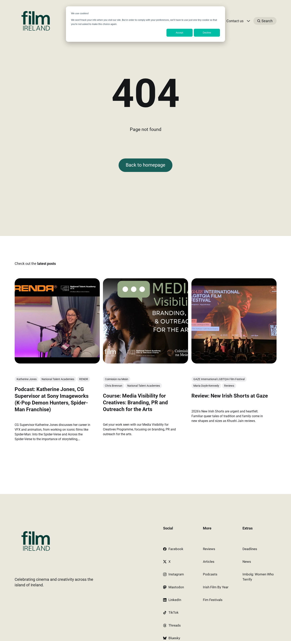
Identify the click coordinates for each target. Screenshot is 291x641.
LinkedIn (174, 600)
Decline (207, 32)
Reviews (229, 385)
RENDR (83, 379)
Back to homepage (145, 165)
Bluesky (174, 638)
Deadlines (249, 549)
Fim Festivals (213, 600)
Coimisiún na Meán (116, 379)
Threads (174, 625)
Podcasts (210, 574)
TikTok (173, 612)
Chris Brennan (113, 385)
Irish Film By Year (215, 587)
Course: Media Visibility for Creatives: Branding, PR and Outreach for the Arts (135, 402)
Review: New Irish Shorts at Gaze (229, 396)
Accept (179, 32)
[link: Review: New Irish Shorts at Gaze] (233, 362)
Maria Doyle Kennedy (206, 385)
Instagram (176, 574)
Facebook (175, 549)
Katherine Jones (27, 379)
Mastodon (176, 587)
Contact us (234, 21)
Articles (208, 562)
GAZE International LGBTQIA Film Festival (218, 379)
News (246, 562)
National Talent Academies (58, 379)
